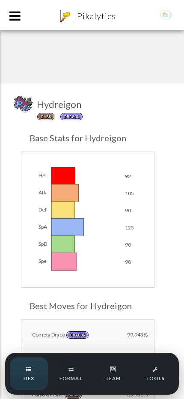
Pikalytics (96, 16)
